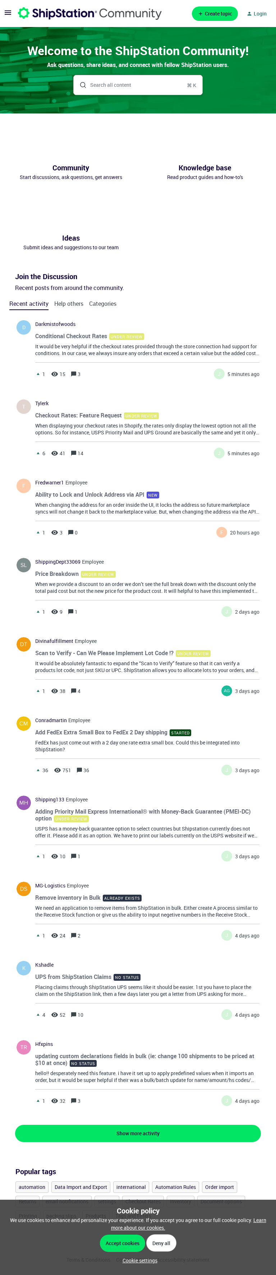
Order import (219, 1187)
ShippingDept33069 (57, 561)
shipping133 (49, 799)
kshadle (44, 964)
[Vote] (38, 374)
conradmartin (51, 720)
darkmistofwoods (55, 324)
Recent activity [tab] (29, 304)
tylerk (42, 403)
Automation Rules (175, 1187)
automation (32, 1187)
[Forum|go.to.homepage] (90, 13)
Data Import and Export (81, 1187)
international (131, 1187)
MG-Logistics (50, 885)
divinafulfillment (54, 641)
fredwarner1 (49, 482)
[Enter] (80, 85)
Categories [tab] (102, 304)
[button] (138, 1260)
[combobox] (138, 85)
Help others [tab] (68, 304)
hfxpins (44, 1044)
